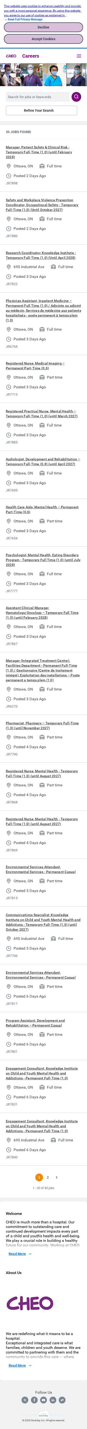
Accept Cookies (43, 39)
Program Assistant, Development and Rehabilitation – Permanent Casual (35, 1023)
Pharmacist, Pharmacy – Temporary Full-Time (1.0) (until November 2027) (42, 725)
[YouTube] (43, 1400)
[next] (56, 1177)
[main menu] (79, 56)
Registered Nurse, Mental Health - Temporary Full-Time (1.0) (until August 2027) (42, 773)
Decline (43, 27)
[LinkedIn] (53, 1400)
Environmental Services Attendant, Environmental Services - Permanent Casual (41, 869)
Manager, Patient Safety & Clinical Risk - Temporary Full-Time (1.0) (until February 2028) (39, 152)
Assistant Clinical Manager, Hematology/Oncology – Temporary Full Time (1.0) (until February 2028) (42, 612)
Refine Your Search (39, 110)
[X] (25, 1400)
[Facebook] (34, 1400)
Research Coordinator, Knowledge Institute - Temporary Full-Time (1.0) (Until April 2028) (41, 255)
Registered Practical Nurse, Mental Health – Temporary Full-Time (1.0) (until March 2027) (42, 413)
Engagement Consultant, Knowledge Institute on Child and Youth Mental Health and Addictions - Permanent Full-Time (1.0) (42, 1073)
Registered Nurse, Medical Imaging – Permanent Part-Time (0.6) (35, 365)
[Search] (76, 97)
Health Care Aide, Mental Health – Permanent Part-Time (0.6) (42, 509)
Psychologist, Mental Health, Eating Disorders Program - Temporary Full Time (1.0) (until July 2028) (43, 560)
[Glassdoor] (62, 1400)
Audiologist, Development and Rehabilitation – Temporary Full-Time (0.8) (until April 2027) (43, 461)
